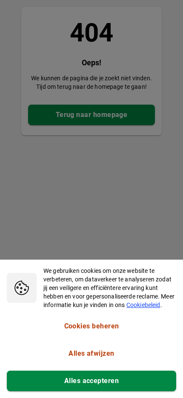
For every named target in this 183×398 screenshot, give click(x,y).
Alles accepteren (91, 381)
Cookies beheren (91, 326)
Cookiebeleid (143, 304)
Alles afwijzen (91, 353)
